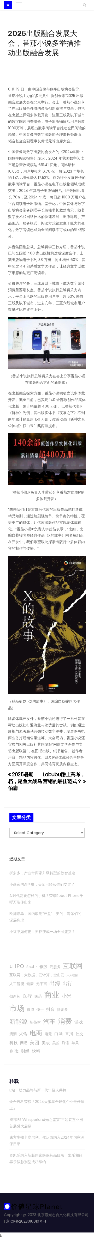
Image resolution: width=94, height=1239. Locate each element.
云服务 (55, 966)
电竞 (48, 1033)
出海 (54, 983)
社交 (79, 1033)
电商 (36, 1033)
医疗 (27, 996)
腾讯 (65, 1043)
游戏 (78, 1022)
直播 (69, 1034)
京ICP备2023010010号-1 (26, 1221)
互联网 (73, 965)
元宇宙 (41, 983)
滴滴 (13, 1033)
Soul (30, 966)
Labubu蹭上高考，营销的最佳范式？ (64, 778)
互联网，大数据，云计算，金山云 (36, 974)
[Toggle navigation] (19, 5)
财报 (14, 1051)
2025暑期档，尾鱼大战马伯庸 (25, 781)
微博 (30, 1009)
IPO (19, 966)
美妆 (46, 1043)
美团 (34, 1042)
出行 (67, 983)
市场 (17, 1008)
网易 (23, 1043)
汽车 (49, 1021)
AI (11, 966)
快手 (40, 1009)
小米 (67, 995)
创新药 (14, 996)
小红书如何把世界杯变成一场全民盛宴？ (42, 931)
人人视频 (72, 975)
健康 (30, 983)
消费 (65, 1021)
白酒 (58, 1034)
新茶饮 (35, 1022)
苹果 (75, 1043)
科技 (13, 1043)
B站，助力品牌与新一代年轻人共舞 (37, 1090)
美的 (56, 1043)
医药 (38, 996)
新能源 (18, 1021)
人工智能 (16, 983)
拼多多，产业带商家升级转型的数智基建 (42, 873)
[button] (84, 5)
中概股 (41, 966)
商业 (51, 994)
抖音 (50, 1009)
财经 (25, 1051)
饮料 (36, 1051)
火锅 (23, 1034)
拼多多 (62, 1009)
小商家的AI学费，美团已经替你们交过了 (42, 884)
